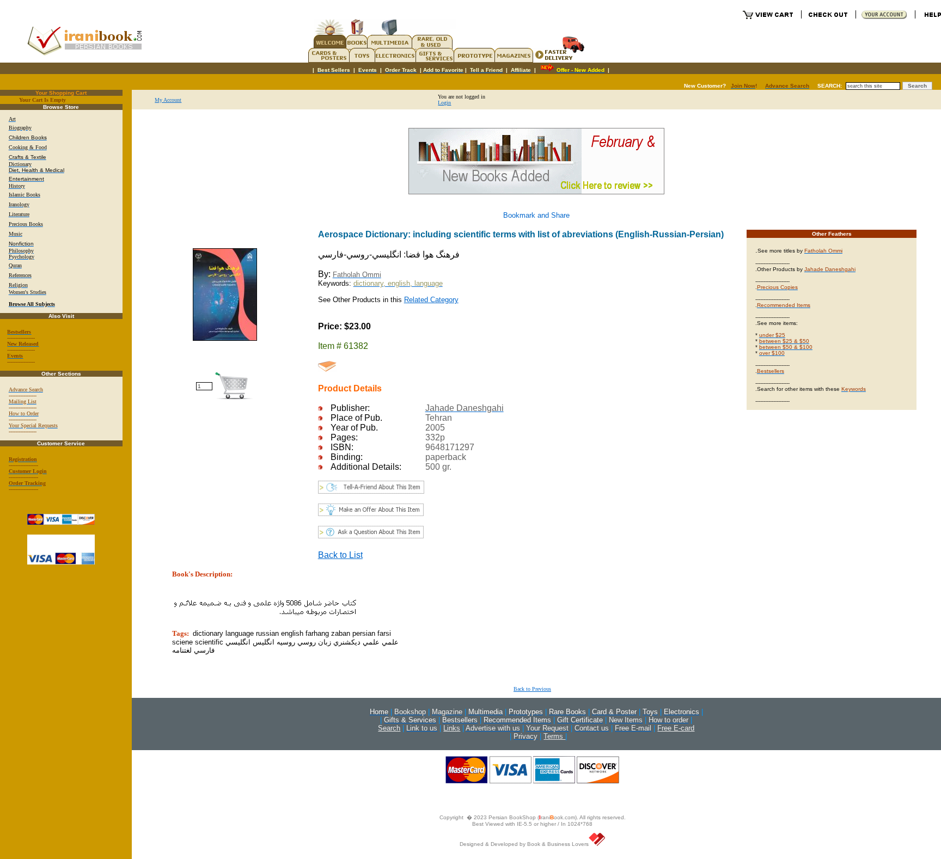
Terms (554, 736)
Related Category (431, 300)
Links (451, 728)
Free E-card (675, 728)
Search (389, 728)
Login (444, 103)
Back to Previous (532, 689)
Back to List (340, 555)
